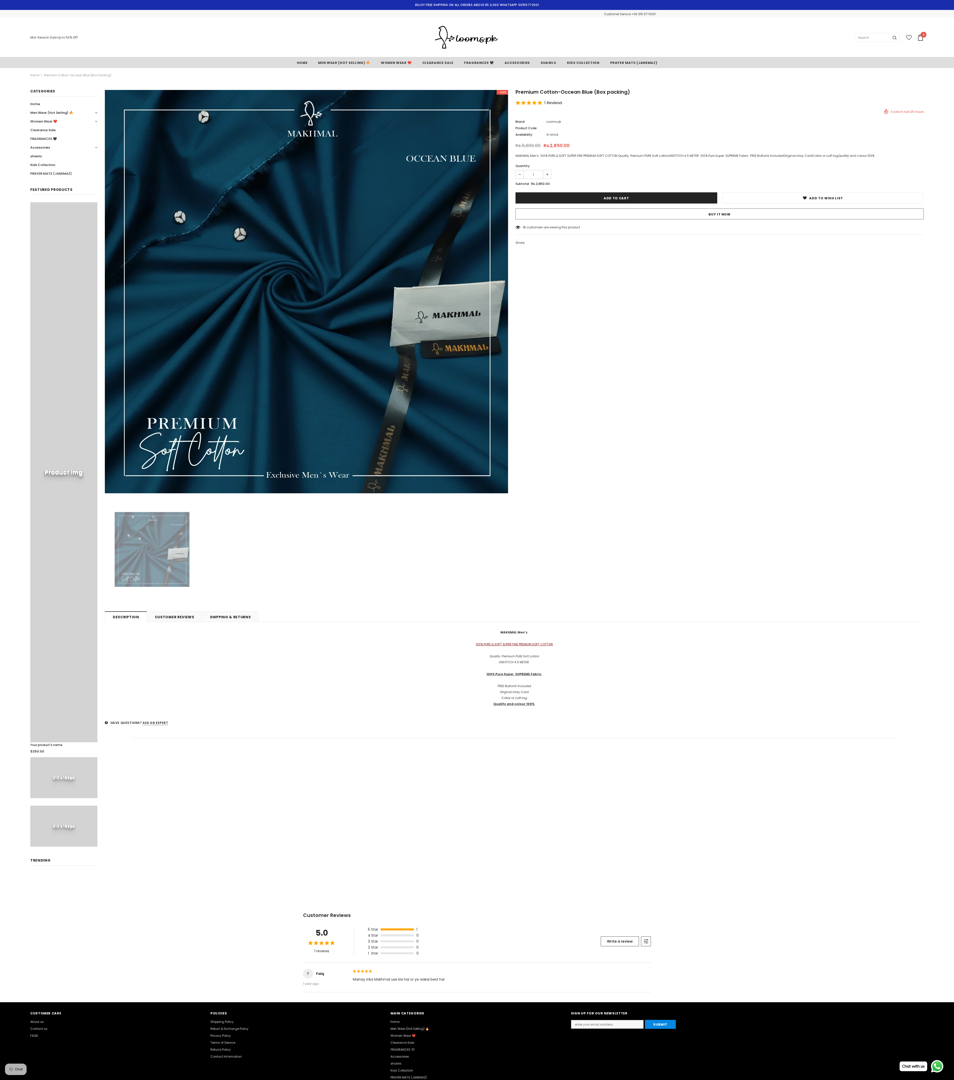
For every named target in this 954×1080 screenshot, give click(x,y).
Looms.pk (554, 122)
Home (34, 75)
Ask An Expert (155, 723)
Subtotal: (523, 184)
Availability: (524, 134)
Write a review (620, 941)
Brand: (520, 122)
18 (524, 227)
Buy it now (720, 214)
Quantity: (523, 166)
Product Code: (526, 128)
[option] (306, 291)
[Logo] (466, 37)
